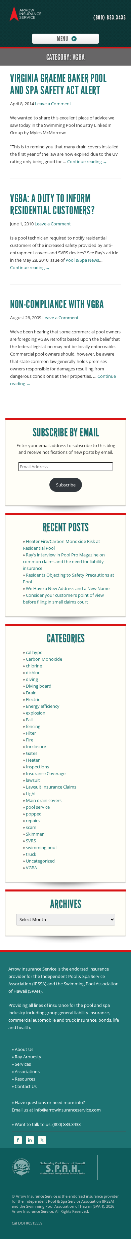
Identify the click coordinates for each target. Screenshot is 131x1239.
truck (31, 854)
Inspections (37, 767)
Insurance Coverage (46, 773)
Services (23, 1064)
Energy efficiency (42, 706)
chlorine (34, 666)
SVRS (31, 841)
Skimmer (35, 834)
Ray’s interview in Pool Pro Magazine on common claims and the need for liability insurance (64, 561)
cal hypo (34, 652)
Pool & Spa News (82, 260)
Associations (27, 1071)
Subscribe (66, 485)
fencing (33, 726)
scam (31, 827)
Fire (29, 740)
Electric (33, 699)
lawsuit (33, 780)
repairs (33, 820)
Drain (31, 693)
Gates (31, 753)
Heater (33, 760)
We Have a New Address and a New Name (68, 588)
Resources (25, 1079)
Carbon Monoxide (44, 659)
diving (32, 679)
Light (31, 794)
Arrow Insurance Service (23, 15)
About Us (24, 1049)
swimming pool (41, 847)
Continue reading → (87, 161)
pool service (38, 807)
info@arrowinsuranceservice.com (67, 1110)
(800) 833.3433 (109, 17)
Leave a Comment (53, 104)
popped (34, 814)
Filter (31, 733)
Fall (29, 720)
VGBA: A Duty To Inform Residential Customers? (52, 204)
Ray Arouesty (28, 1057)
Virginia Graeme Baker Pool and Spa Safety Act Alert (58, 84)
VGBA (31, 868)
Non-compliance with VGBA (57, 304)
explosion (35, 713)
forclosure (36, 746)
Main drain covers (43, 800)
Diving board (38, 686)
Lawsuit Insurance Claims (51, 787)
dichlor (33, 672)
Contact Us (26, 1086)
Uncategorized (40, 861)
